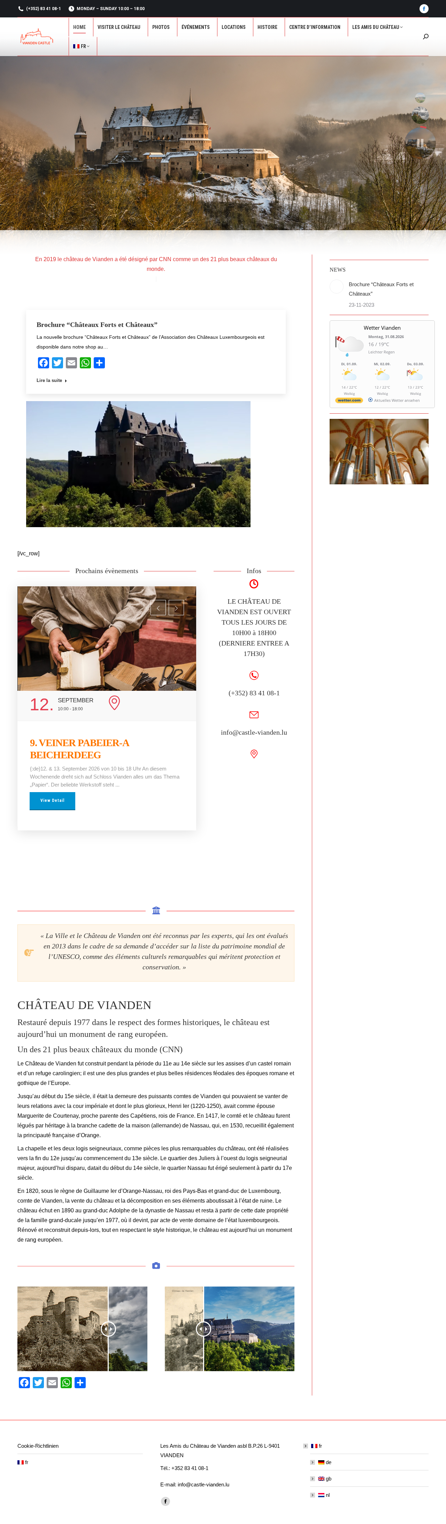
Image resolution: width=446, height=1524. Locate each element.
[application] (138, 464)
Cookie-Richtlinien (38, 1446)
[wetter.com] (349, 401)
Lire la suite (49, 380)
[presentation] (158, 607)
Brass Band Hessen (68, 742)
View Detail (52, 788)
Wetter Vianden (382, 327)
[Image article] (337, 287)
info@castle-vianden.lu (254, 732)
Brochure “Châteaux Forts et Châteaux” (97, 324)
